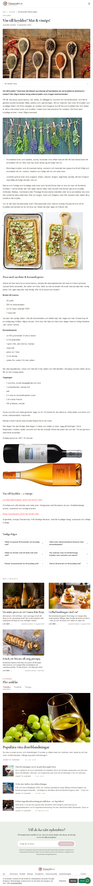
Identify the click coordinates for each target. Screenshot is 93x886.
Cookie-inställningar (83, 875)
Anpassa (62, 881)
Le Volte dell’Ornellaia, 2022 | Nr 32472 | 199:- (23, 500)
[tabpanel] (46, 753)
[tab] (7, 687)
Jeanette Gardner (9, 25)
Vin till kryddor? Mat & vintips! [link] (27, 12)
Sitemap (30, 874)
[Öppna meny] (89, 4)
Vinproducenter (51, 874)
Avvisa (73, 881)
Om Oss (4, 875)
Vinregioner (39, 874)
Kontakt (22, 874)
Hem (4, 12)
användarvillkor (16, 883)
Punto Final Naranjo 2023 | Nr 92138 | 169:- (21, 514)
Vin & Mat (12, 12)
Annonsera (14, 874)
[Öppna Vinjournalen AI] (87, 880)
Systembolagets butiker (65, 875)
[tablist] (46, 687)
